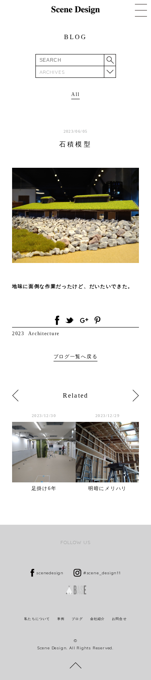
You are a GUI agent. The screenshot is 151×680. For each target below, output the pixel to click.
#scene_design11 (102, 573)
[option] (44, 452)
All (75, 94)
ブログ (77, 619)
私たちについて (37, 619)
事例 (60, 619)
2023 (18, 333)
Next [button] (135, 396)
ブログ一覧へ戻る (75, 356)
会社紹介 (97, 619)
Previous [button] (15, 396)
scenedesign (50, 573)
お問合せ (119, 619)
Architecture (44, 333)
